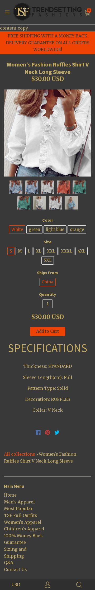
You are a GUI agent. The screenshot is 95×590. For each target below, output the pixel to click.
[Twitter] (57, 432)
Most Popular (18, 508)
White (17, 229)
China (47, 281)
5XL (47, 260)
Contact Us (15, 569)
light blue (55, 229)
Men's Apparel (19, 502)
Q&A (8, 562)
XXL (51, 251)
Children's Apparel (24, 528)
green (34, 229)
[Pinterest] (47, 432)
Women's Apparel (22, 522)
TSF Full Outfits (20, 515)
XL (38, 251)
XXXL (66, 251)
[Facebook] (38, 432)
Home (10, 495)
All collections (19, 454)
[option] (47, 133)
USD (15, 584)
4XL (81, 251)
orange (77, 229)
